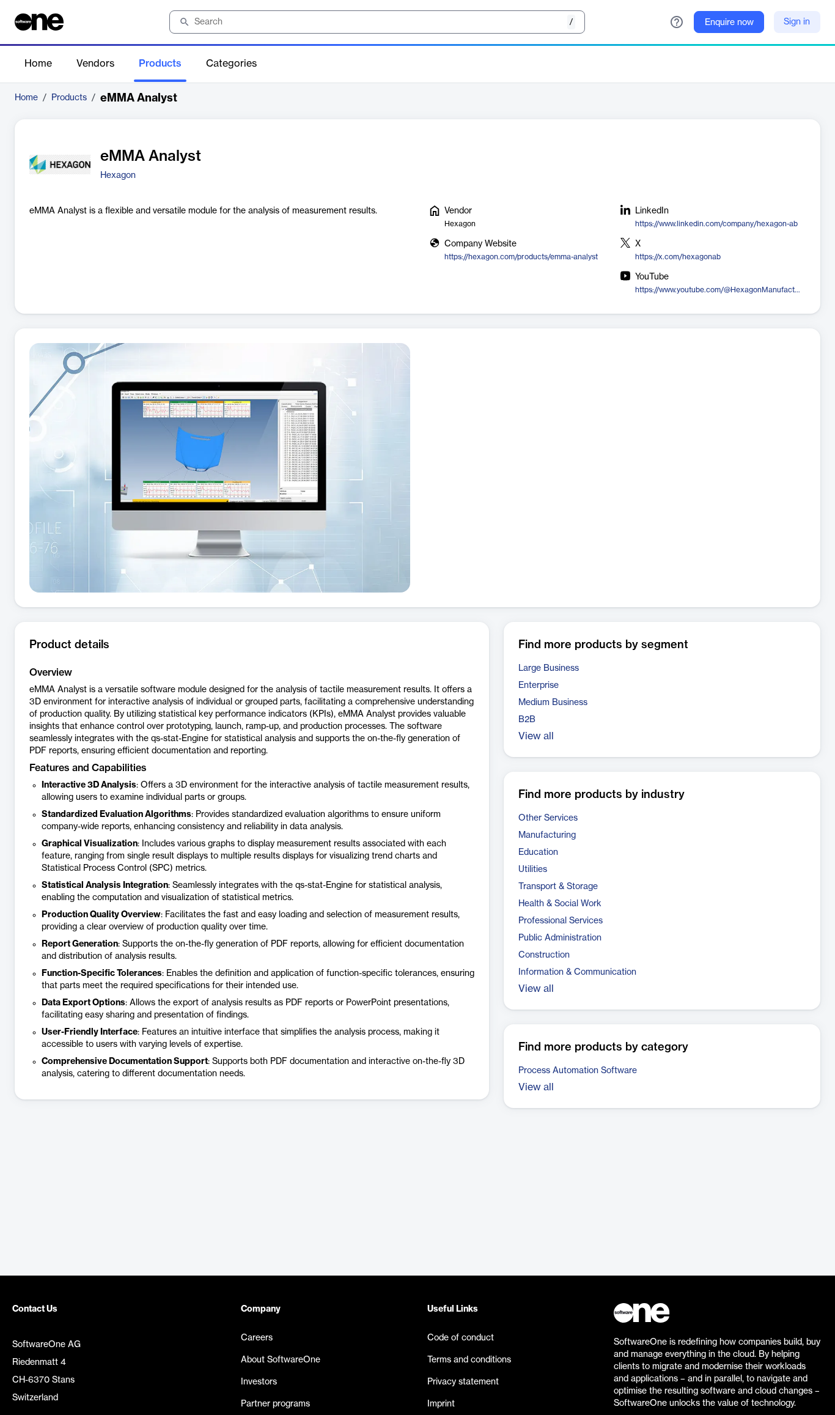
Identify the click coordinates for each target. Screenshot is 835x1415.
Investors (259, 1382)
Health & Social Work (559, 904)
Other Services (548, 818)
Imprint (441, 1404)
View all (536, 736)
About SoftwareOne (280, 1360)
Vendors (95, 63)
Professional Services (560, 921)
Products (160, 63)
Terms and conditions (469, 1360)
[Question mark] (676, 22)
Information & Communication (577, 972)
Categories (231, 63)
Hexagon (118, 175)
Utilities (532, 869)
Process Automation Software (577, 1070)
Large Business (548, 668)
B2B (526, 719)
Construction (544, 955)
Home (38, 63)
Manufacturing (547, 835)
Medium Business (552, 702)
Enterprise (538, 685)
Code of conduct (460, 1338)
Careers (257, 1338)
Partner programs (275, 1404)
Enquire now (729, 22)
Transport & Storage (558, 886)
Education (538, 852)
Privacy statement (463, 1382)
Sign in (797, 22)
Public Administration (559, 938)
